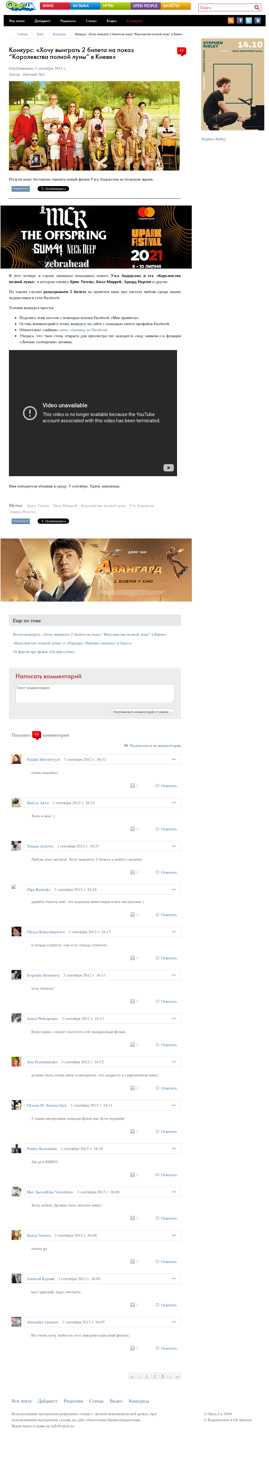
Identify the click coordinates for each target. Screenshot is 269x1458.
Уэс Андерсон (142, 505)
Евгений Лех (34, 74)
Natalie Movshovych (43, 759)
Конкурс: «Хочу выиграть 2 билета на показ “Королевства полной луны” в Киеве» (129, 34)
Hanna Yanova (39, 1235)
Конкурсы (135, 20)
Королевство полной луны (103, 505)
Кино (40, 34)
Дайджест (42, 20)
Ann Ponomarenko (42, 1061)
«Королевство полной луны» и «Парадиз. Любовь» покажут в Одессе (72, 642)
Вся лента (17, 20)
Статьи (91, 20)
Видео (112, 20)
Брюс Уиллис (38, 505)
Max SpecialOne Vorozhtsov (50, 1191)
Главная (22, 34)
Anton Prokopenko (42, 1018)
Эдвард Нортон (22, 511)
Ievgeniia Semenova (43, 975)
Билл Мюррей (65, 505)
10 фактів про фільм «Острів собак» (44, 651)
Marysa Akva (38, 802)
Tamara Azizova (40, 846)
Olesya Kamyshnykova (46, 931)
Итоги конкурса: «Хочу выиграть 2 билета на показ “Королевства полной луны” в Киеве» (90, 634)
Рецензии (68, 20)
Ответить (169, 785)
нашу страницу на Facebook (83, 329)
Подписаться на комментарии (155, 745)
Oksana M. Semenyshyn (47, 1105)
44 (181, 50)
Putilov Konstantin (42, 1148)
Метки (15, 505)
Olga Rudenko (39, 889)
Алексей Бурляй (40, 1278)
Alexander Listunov (43, 1321)
